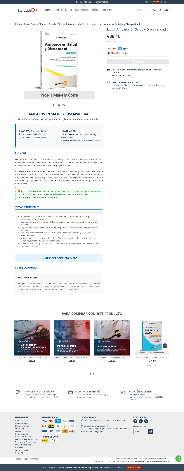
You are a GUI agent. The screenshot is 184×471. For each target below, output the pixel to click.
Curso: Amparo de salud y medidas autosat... (32, 357)
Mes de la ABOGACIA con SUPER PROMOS (92, 2)
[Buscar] (154, 9)
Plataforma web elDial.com (22, 427)
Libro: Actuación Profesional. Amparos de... (152, 357)
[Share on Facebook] (53, 105)
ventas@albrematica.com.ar (96, 426)
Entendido (134, 468)
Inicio (18, 24)
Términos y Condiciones (25, 442)
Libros (59, 10)
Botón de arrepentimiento (22, 448)
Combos (96, 10)
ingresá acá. (140, 462)
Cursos (68, 10)
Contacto (108, 10)
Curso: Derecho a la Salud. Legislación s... (112, 357)
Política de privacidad (24, 436)
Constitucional (88, 24)
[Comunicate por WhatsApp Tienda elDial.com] (178, 458)
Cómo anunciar (22, 434)
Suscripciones (82, 10)
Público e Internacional (68, 24)
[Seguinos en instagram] (135, 421)
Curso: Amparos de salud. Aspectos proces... (72, 357)
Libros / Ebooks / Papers (34, 24)
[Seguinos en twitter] (146, 421)
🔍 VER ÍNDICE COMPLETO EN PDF (59, 258)
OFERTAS (49, 10)
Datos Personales (23, 444)
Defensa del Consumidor (26, 439)
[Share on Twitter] (59, 105)
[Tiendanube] (27, 460)
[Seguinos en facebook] (141, 421)
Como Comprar (22, 423)
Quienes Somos (22, 431)
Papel (52, 24)
